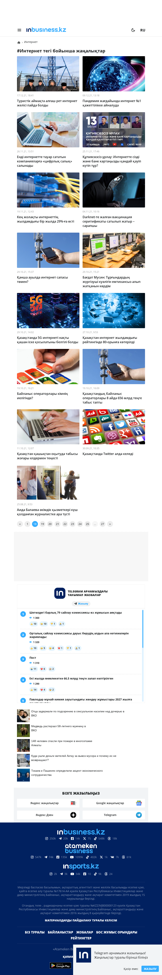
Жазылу (150, 969)
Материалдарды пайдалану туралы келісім (81, 927)
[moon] (133, 30)
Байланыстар (60, 938)
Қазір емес (131, 969)
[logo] (76, 30)
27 (102, 524)
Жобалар (84, 938)
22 (65, 524)
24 (80, 524)
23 (72, 524)
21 (57, 524)
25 (87, 524)
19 (42, 524)
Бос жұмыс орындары (116, 938)
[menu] (19, 30)
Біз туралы (35, 938)
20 (50, 524)
